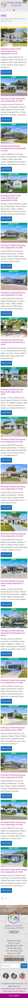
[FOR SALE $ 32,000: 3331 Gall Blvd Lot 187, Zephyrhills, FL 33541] (14, 377)
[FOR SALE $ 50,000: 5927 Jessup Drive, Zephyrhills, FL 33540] (14, 810)
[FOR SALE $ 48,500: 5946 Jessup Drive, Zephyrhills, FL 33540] (14, 668)
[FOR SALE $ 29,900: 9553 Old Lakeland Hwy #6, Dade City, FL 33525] (14, 327)
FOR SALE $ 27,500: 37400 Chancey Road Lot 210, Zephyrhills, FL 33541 (11, 198)
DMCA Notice (19, 991)
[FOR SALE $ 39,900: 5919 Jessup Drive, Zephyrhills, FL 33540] (14, 474)
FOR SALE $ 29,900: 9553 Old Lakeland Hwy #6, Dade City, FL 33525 (13, 342)
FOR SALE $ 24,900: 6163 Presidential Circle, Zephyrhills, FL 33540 (13, 148)
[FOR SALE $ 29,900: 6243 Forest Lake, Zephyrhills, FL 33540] (14, 280)
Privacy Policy (22, 989)
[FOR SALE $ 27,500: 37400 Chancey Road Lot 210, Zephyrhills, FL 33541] (14, 183)
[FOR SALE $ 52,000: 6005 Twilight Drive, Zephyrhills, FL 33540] (14, 857)
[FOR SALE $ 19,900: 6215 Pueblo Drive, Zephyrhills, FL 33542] (14, 86)
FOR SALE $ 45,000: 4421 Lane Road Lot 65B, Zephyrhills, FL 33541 (12, 583)
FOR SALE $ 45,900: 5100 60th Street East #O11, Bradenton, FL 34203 (13, 633)
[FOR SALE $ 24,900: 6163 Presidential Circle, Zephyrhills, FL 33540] (14, 133)
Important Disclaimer (8, 989)
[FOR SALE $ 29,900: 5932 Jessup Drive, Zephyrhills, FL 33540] (14, 233)
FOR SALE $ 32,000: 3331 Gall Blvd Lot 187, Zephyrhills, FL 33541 (12, 392)
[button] (14, 10)
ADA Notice (8, 991)
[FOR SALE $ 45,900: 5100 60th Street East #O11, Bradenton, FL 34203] (14, 618)
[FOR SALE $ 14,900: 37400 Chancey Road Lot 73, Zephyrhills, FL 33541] (14, 36)
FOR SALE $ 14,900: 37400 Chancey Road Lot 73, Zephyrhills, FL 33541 (11, 51)
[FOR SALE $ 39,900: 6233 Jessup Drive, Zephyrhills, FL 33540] (14, 521)
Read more (6, 72)
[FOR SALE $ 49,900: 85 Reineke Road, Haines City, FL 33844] (14, 715)
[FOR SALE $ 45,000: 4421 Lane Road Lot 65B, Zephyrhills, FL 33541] (14, 568)
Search (24, 966)
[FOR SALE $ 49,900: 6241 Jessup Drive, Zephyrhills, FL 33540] (14, 762)
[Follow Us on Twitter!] (14, 980)
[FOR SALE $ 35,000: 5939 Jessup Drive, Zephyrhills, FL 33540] (14, 426)
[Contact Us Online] (14, 961)
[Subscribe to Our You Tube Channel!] (22, 980)
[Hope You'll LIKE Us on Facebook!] (6, 980)
